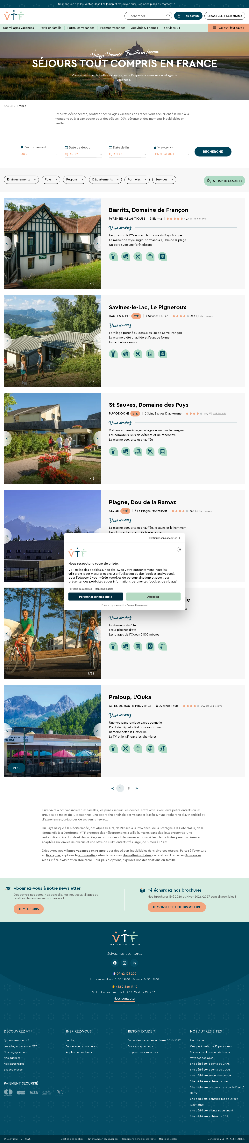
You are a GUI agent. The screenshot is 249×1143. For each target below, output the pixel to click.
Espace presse (13, 1069)
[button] (8, 243)
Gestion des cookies (72, 1139)
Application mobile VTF (80, 1052)
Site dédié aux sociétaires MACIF (210, 1075)
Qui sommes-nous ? (16, 1040)
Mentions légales (168, 1139)
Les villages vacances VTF (20, 1046)
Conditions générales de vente (139, 1139)
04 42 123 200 (127, 973)
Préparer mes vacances (143, 1052)
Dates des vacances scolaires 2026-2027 (154, 1040)
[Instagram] (124, 963)
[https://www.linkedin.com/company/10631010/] (134, 963)
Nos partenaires (14, 1064)
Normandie (86, 855)
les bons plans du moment (156, 4)
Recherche (213, 151)
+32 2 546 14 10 (126, 986)
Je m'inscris (28, 908)
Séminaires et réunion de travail (210, 1052)
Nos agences (12, 1058)
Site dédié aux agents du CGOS (210, 1069)
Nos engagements (15, 1052)
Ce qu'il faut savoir (231, 28)
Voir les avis (200, 218)
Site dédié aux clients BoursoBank (211, 1110)
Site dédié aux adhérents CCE (209, 1116)
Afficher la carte (227, 181)
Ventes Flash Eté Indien (99, 4)
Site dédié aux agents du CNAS (210, 1064)
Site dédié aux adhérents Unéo (209, 1081)
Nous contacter (124, 998)
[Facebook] (115, 963)
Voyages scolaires (201, 1058)
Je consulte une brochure (177, 907)
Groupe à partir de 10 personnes (211, 1046)
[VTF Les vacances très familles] (20, 16)
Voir (17, 767)
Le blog (70, 1040)
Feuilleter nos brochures (81, 1046)
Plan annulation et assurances (102, 1139)
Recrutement (198, 1040)
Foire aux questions (140, 1046)
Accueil (8, 106)
